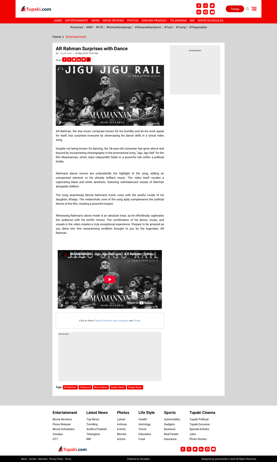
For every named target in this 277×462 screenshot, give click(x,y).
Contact (33, 458)
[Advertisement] (14, 140)
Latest (121, 419)
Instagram (124, 320)
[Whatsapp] (74, 59)
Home (58, 20)
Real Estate (171, 434)
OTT (55, 439)
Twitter (137, 320)
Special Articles (199, 429)
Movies (121, 434)
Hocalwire (145, 458)
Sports (170, 412)
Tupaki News (118, 387)
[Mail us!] (212, 12)
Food (141, 439)
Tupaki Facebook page (106, 320)
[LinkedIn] (78, 59)
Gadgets (169, 424)
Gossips (58, 434)
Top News (92, 419)
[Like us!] (198, 5)
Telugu (235, 9)
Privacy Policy (56, 458)
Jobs (192, 434)
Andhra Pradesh (154, 20)
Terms (68, 458)
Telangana (178, 20)
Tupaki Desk (66, 53)
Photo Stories (198, 439)
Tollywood (85, 387)
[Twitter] (69, 59)
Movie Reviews (113, 20)
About (24, 458)
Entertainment (76, 20)
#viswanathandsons (148, 27)
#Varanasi (76, 27)
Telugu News (135, 387)
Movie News (101, 387)
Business (170, 429)
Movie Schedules (210, 20)
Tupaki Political (199, 419)
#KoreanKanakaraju (119, 27)
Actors (121, 439)
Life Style (146, 412)
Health (142, 419)
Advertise (43, 458)
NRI (192, 20)
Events (121, 429)
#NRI (89, 27)
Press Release (62, 424)
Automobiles (172, 419)
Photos (132, 20)
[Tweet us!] (205, 5)
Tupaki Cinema (202, 412)
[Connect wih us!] (198, 12)
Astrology (144, 424)
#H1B (99, 27)
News (96, 20)
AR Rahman (70, 387)
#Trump (181, 27)
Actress (122, 424)
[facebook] (64, 59)
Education (144, 434)
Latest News (97, 412)
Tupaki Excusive (199, 424)
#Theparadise (198, 27)
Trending (92, 424)
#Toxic (168, 27)
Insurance (170, 439)
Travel (142, 429)
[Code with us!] (205, 12)
